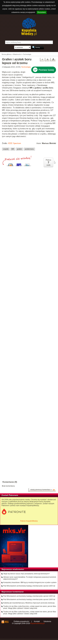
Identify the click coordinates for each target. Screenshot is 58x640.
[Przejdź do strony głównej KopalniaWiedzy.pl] (29, 26)
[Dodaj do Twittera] (27, 164)
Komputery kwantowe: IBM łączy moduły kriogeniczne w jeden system (29, 582)
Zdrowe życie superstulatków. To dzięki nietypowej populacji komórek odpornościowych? (29, 578)
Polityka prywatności (21, 621)
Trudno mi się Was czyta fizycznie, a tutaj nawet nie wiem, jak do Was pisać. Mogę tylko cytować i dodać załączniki (29, 607)
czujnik (5, 149)
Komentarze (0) (10, 482)
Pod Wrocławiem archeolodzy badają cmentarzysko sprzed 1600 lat (29, 586)
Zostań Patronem (10, 495)
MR (12, 149)
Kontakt (37, 621)
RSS (6, 621)
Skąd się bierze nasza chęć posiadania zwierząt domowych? (26, 574)
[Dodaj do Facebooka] (19, 164)
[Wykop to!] (10, 164)
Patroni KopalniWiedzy (29, 521)
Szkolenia (47, 621)
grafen (19, 149)
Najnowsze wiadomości (13, 569)
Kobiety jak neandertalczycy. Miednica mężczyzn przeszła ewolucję (29, 603)
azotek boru (29, 149)
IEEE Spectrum (14, 143)
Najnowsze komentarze (13, 592)
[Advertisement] (29, 292)
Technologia (26, 67)
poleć (54, 162)
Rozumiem (41, 12)
